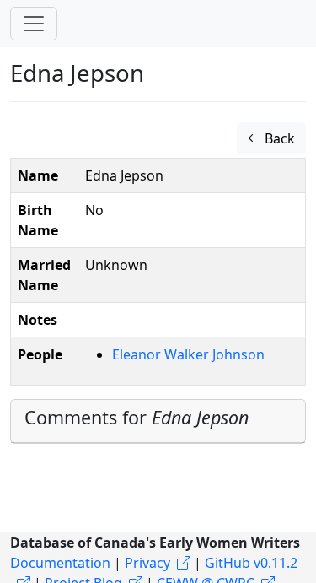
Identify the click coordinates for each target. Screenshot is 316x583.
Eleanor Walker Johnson (188, 354)
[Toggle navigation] (33, 23)
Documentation (60, 562)
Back (278, 138)
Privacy (147, 562)
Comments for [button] (136, 417)
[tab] (158, 421)
